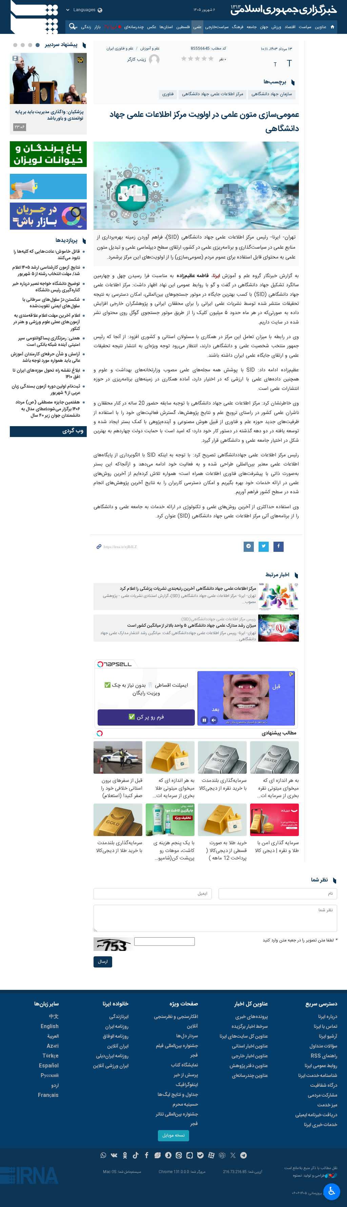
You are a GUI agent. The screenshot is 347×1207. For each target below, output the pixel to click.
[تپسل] (100, 664)
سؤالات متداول (323, 1046)
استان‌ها (166, 27)
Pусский (50, 1076)
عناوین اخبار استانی (250, 1046)
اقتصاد (290, 27)
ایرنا (283, 10)
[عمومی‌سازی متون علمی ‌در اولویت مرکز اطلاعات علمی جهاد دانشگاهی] (196, 185)
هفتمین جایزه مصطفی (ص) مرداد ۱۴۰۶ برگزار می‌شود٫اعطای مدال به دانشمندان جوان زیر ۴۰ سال (48, 409)
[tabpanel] (48, 93)
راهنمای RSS (324, 1056)
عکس (151, 27)
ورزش (276, 27)
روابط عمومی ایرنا (321, 1066)
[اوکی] (124, 1156)
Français (48, 1095)
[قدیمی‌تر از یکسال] (278, 596)
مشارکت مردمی (322, 1095)
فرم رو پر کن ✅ (146, 717)
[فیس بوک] (146, 1156)
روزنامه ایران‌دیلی (112, 1056)
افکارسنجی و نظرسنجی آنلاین (176, 1022)
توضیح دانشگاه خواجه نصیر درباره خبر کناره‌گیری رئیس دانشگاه (46, 287)
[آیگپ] (189, 1156)
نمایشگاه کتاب (184, 1065)
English (50, 1027)
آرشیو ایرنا (328, 1037)
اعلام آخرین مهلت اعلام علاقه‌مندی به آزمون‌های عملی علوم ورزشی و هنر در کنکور (47, 322)
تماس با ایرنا (325, 1027)
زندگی (86, 27)
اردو (55, 1086)
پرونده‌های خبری (251, 1017)
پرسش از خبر (186, 1075)
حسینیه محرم (185, 1105)
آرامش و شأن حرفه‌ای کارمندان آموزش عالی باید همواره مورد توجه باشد (45, 358)
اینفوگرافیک (187, 1085)
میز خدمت (327, 1105)
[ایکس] (233, 1156)
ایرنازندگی (118, 1017)
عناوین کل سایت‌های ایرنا (244, 1037)
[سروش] (168, 1156)
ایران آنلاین (117, 1046)
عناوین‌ (320, 27)
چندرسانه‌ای (134, 27)
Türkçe (50, 1056)
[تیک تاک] (135, 1156)
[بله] (200, 1156)
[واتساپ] (103, 1156)
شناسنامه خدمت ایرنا (317, 1076)
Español (49, 1066)
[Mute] (214, 720)
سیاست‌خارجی (217, 27)
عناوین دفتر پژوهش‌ (248, 1066)
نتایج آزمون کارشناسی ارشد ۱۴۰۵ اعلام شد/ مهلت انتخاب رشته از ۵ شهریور (46, 271)
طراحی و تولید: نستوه (309, 1176)
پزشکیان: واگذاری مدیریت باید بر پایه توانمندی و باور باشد (49, 115)
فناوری (168, 94)
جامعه (252, 27)
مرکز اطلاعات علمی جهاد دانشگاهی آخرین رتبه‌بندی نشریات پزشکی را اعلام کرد (188, 588)
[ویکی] (114, 1156)
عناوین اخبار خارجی (249, 1056)
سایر (74, 27)
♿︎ (332, 1191)
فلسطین (183, 27)
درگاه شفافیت (323, 1086)
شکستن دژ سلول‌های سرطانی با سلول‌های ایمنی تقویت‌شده (51, 303)
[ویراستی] (157, 1156)
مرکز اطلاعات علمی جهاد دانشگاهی (212, 94)
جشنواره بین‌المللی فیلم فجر (177, 1051)
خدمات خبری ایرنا (320, 1125)
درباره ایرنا (327, 1017)
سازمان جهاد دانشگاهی (271, 94)
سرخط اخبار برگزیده (249, 1027)
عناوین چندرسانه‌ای (250, 1076)
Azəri (53, 1046)
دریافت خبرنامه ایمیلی (316, 1115)
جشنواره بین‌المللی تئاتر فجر (177, 1119)
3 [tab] (23, 45)
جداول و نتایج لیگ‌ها (178, 1095)
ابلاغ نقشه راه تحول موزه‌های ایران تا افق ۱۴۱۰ (46, 374)
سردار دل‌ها (187, 1036)
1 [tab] (38, 45)
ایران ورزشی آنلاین (110, 1066)
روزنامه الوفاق (115, 1037)
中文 (54, 1017)
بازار (98, 27)
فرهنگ (237, 27)
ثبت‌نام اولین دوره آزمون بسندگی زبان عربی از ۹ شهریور (46, 390)
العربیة (53, 1037)
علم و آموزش (150, 48)
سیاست (305, 27)
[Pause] (204, 720)
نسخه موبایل (173, 1135)
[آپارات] (211, 1156)
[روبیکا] (222, 1156)
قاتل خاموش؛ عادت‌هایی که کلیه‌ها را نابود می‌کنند (47, 255)
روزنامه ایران (116, 1027)
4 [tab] (15, 45)
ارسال (103, 961)
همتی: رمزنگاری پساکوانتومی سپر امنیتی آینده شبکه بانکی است (49, 342)
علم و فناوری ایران (120, 48)
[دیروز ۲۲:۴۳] (48, 78)
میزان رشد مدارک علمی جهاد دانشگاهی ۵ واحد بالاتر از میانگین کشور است (191, 625)
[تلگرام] (243, 1156)
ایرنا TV (110, 27)
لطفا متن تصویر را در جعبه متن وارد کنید (300, 940)
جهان (264, 27)
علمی (197, 27)
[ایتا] (179, 1156)
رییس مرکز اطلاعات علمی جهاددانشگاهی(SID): (218, 619)
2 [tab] (30, 45)
